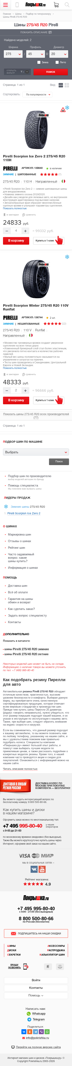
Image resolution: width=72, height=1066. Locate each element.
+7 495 (22, 826)
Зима (45, 62)
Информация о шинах (23, 567)
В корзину (16, 240)
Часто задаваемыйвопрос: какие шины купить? (21, 558)
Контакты (14, 622)
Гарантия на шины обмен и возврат (20, 600)
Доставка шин (17, 585)
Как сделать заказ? (21, 609)
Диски (11, 950)
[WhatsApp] (47, 1031)
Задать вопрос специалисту (27, 615)
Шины (11, 946)
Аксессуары (56, 946)
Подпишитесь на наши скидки (39, 934)
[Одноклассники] (29, 1031)
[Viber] (41, 1031)
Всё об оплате (18, 592)
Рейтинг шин (16, 547)
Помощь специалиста (25, 487)
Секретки (14, 955)
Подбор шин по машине (22, 442)
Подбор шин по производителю (29, 477)
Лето (63, 62)
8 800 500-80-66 (36, 918)
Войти (36, 980)
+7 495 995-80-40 (36, 908)
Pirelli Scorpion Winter (35, 307)
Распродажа (56, 950)
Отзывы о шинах (19, 541)
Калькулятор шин (52, 955)
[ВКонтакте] (23, 1031)
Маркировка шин (19, 534)
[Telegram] (35, 1031)
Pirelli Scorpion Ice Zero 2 (34, 158)
